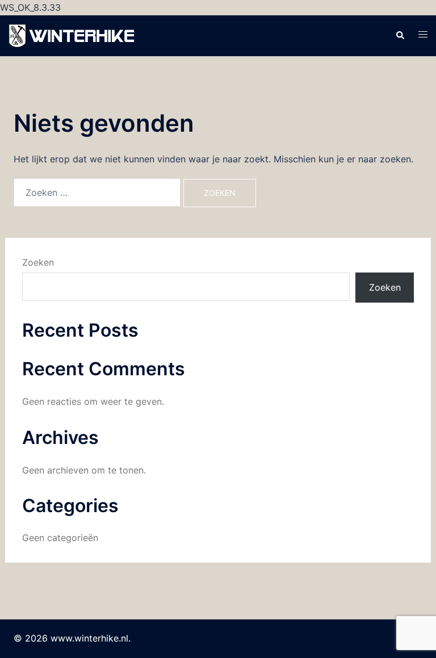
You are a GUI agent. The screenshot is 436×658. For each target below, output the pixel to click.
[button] (399, 35)
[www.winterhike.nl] (73, 34)
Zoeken (38, 262)
